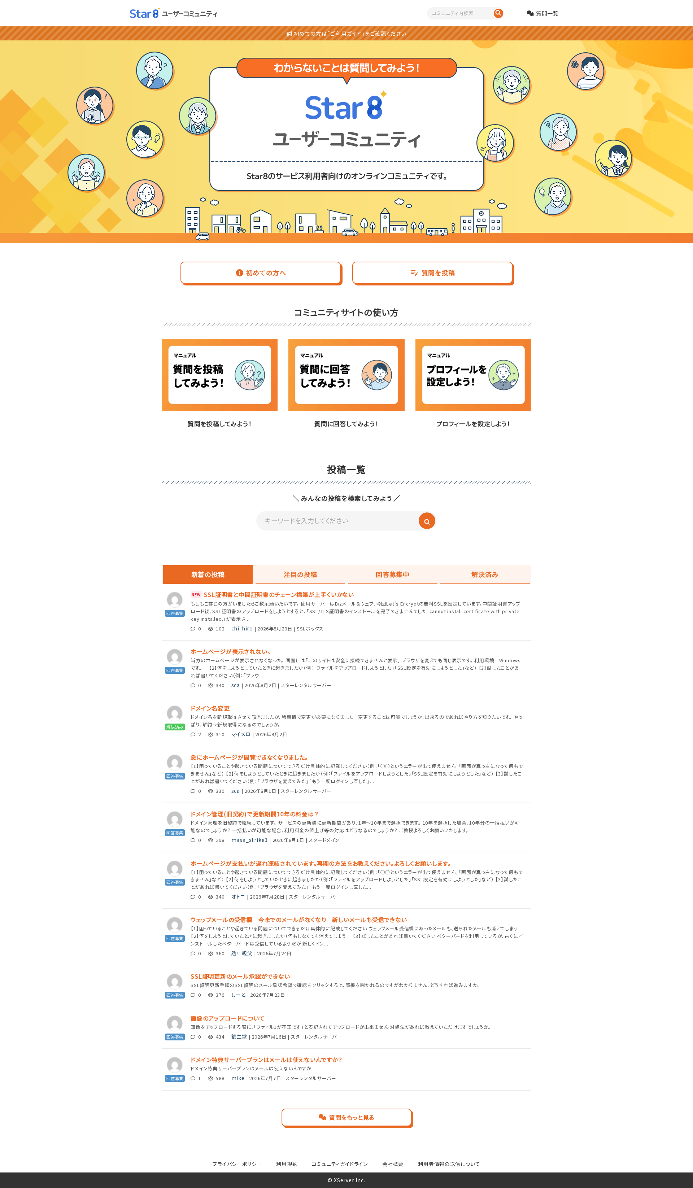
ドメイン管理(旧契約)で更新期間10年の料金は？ (254, 813)
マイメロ (241, 734)
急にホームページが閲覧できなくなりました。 (249, 757)
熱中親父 (242, 953)
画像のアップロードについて (228, 1018)
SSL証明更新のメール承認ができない (240, 976)
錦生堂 (239, 1036)
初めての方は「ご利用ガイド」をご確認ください (349, 33)
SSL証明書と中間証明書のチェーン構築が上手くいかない (279, 594)
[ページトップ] (677, 1172)
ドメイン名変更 (210, 708)
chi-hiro (242, 628)
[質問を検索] (498, 13)
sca (235, 685)
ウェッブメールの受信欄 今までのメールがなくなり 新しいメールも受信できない (299, 919)
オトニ (238, 896)
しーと (238, 994)
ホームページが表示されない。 (230, 651)
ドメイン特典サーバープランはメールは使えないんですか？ (266, 1059)
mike (238, 1078)
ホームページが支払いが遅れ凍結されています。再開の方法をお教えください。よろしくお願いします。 (321, 863)
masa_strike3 (249, 839)
